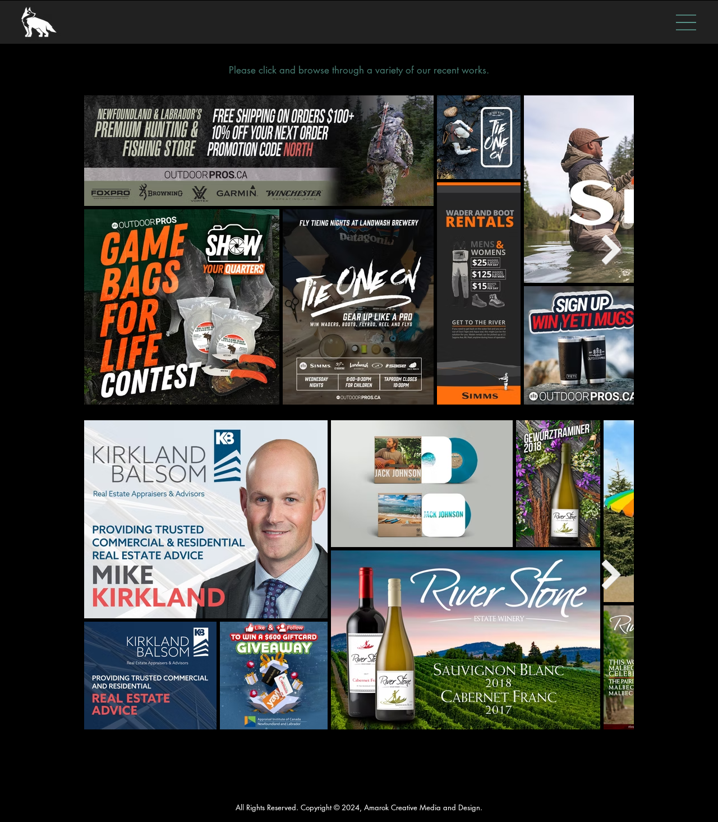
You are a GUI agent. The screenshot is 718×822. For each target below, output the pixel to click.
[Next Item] (611, 250)
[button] (686, 22)
